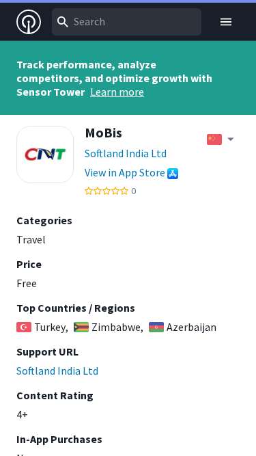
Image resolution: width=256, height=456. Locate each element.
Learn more (117, 91)
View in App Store (125, 172)
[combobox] (126, 22)
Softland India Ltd (126, 153)
